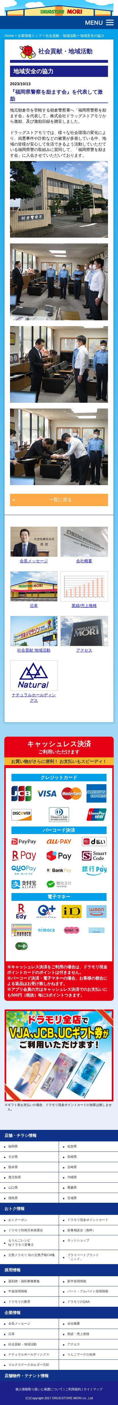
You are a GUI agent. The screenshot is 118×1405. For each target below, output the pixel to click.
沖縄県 (72, 1177)
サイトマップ (93, 1389)
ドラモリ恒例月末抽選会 (25, 1230)
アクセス (73, 1344)
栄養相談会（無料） (81, 1230)
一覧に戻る (60, 499)
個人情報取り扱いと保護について (39, 1389)
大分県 (13, 1156)
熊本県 (13, 1167)
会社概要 (73, 1323)
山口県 (13, 1187)
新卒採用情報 (76, 1281)
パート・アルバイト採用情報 (87, 1291)
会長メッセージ (19, 1323)
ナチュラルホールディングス (28, 1354)
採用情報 (13, 1270)
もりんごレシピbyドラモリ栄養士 (21, 1242)
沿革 (11, 1334)
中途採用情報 (17, 1291)
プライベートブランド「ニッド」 (83, 1257)
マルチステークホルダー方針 (28, 1364)
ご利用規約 (73, 1389)
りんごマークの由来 (81, 1354)
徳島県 (13, 1198)
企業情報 (13, 1312)
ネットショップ (78, 1240)
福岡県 (13, 1146)
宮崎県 (72, 1167)
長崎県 (72, 1156)
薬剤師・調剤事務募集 (24, 1281)
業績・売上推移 (78, 1334)
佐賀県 (72, 1146)
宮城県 (72, 1198)
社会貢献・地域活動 (22, 1344)
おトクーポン (17, 1219)
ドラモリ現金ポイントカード (87, 1219)
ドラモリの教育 (19, 1301)
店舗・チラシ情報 (21, 1135)
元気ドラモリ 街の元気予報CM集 (31, 1255)
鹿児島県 (14, 1177)
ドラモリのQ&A (78, 1301)
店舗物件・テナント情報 (27, 1375)
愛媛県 (72, 1187)
